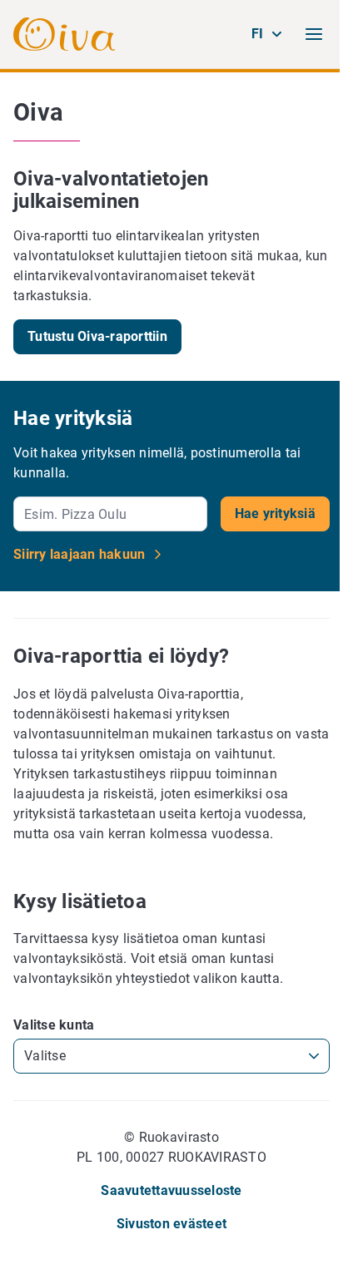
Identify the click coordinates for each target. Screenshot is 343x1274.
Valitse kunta (53, 1025)
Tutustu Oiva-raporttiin (97, 336)
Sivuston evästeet (171, 1224)
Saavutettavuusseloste (171, 1190)
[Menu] (314, 34)
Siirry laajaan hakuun (81, 554)
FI (257, 34)
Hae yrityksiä (275, 513)
